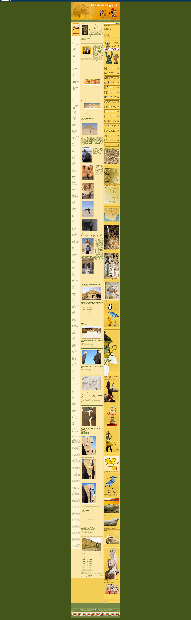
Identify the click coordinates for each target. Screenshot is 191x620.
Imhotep (73, 249)
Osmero (75, 485)
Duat (72, 187)
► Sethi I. (73, 83)
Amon (72, 142)
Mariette (73, 281)
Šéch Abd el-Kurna (74, 395)
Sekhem (73, 373)
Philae (72, 338)
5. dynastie (73, 123)
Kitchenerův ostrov (74, 268)
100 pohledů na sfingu (74, 116)
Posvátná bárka (74, 343)
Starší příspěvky (101, 575)
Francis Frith (73, 208)
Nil (72, 317)
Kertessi (73, 266)
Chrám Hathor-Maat (79, 21)
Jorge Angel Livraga (74, 254)
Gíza (82, 372)
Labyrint (73, 274)
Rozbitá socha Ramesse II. (75, 366)
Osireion (73, 327)
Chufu (72, 246)
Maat (72, 278)
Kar (72, 259)
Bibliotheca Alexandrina (75, 171)
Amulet (73, 145)
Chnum (79, 453)
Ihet (72, 247)
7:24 (85, 572)
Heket (72, 221)
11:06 (85, 399)
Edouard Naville (74, 195)
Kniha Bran (73, 269)
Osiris (79, 441)
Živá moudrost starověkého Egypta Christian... (76, 105)
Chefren (73, 235)
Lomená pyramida (76, 531)
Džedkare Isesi (74, 191)
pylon (72, 353)
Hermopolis (73, 495)
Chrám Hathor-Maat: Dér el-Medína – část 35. (91, 284)
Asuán (73, 156)
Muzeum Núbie (74, 304)
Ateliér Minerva (74, 158)
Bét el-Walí (73, 493)
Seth (79, 539)
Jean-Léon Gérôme (74, 253)
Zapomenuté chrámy (74, 544)
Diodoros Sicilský (74, 184)
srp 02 (75, 103)
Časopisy (73, 174)
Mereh (79, 534)
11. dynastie (73, 117)
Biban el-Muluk (74, 170)
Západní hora (75, 545)
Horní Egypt (73, 226)
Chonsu (73, 240)
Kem (72, 265)
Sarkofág (73, 370)
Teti (72, 399)
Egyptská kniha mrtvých (75, 196)
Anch (79, 447)
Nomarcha (73, 318)
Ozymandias (73, 330)
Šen (72, 396)
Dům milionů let (74, 188)
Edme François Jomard (75, 194)
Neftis (72, 313)
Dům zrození (73, 189)
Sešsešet (73, 379)
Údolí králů (73, 412)
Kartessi (73, 261)
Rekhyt (73, 365)
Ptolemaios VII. (74, 352)
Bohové (78, 435)
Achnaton (76, 479)
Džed (72, 190)
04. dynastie (73, 113)
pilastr (72, 339)
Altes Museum (73, 131)
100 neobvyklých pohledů (86, 370)
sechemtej (73, 372)
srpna (74, 102)
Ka (72, 256)
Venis (72, 421)
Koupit (90, 36)
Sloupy (79, 454)
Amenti (77, 514)
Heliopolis (73, 222)
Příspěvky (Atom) (88, 576)
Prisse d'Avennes (74, 345)
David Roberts (74, 176)
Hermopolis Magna (77, 495)
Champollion (73, 233)
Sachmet (76, 469)
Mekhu (73, 287)
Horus (73, 229)
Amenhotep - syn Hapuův (75, 136)
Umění (73, 414)
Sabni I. (79, 506)
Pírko (72, 340)
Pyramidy (73, 442)
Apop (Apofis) (73, 152)
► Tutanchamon (74, 88)
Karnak (73, 260)
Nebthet (73, 310)
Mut (72, 454)
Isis (72, 252)
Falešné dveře (74, 204)
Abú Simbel (73, 125)
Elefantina (93, 21)
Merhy (73, 298)
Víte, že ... (74, 43)
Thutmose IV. (73, 404)
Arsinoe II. (73, 155)
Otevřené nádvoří (78, 462)
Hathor (73, 215)
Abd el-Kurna (73, 124)
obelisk (74, 472)
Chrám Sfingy (76, 482)
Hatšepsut (73, 216)
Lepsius (73, 275)
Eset (72, 203)
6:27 (85, 531)
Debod (73, 177)
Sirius (72, 385)
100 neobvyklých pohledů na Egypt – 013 (90, 346)
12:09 (85, 115)
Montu (73, 300)
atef (72, 157)
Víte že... (73, 423)
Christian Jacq (84, 39)
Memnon (73, 467)
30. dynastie (73, 122)
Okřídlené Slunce (74, 325)
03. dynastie (73, 112)
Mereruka (74, 499)
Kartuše (73, 262)
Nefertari (73, 311)
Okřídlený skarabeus (74, 326)
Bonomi (79, 492)
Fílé (72, 207)
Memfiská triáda (78, 533)
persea (77, 545)
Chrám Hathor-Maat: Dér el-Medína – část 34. (91, 535)
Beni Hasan (73, 165)
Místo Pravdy (73, 299)
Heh (79, 494)
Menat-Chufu (73, 293)
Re (76, 449)
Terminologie (99, 21)
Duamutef (73, 474)
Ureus (73, 416)
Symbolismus (75, 487)
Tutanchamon (73, 411)
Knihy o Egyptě (111, 21)
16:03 (85, 38)
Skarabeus (73, 386)
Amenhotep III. (74, 138)
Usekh (73, 417)
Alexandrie (73, 129)
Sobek (73, 390)
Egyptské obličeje (85, 510)
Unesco (73, 415)
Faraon (73, 436)
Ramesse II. (73, 358)
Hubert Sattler (78, 527)
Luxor (97, 370)
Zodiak (73, 427)
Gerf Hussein (73, 210)
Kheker (73, 267)
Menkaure (73, 294)
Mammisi (73, 279)
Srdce (72, 392)
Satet (72, 371)
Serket (73, 378)
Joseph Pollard (74, 255)
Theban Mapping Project (108, 29)
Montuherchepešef (74, 301)
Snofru (73, 389)
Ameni (75, 514)
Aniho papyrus (74, 149)
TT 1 (77, 487)
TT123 (73, 408)
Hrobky (73, 230)
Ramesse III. (73, 359)
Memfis (73, 288)
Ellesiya (73, 202)
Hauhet (73, 217)
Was (72, 424)
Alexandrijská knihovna (75, 130)
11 (84, 309)
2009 (73, 109)
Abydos (73, 126)
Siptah (73, 384)
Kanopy (75, 466)
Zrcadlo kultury (74, 428)
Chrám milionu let (74, 243)
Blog (77, 518)
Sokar (72, 391)
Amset (73, 144)
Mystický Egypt (74, 307)
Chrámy (74, 55)
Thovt (72, 402)
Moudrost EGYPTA (85, 42)
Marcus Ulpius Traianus (75, 280)
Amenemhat (78, 513)
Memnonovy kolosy (74, 291)
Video (72, 422)
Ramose (74, 469)
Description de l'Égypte (75, 182)
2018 (73, 101)
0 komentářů (88, 38)
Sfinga (73, 382)
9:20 (85, 343)
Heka (72, 220)
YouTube (75, 455)
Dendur (76, 520)
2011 (73, 107)
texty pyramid (73, 546)
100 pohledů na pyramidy (76, 461)
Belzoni (73, 164)
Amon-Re (73, 143)
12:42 (85, 369)
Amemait (76, 513)
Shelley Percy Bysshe (74, 383)
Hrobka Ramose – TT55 (87, 21)
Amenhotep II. (73, 137)
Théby (77, 440)
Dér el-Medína (73, 181)
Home (73, 21)
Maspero (73, 282)
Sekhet (73, 507)
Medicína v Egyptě (78, 532)
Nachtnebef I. (73, 308)
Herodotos (73, 527)
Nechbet (73, 314)
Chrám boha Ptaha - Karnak (75, 241)
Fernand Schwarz (88, 573)
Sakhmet (76, 539)
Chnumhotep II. (74, 239)
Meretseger (76, 499)
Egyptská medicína (74, 197)
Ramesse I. (73, 357)
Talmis (73, 398)
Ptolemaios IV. (73, 350)
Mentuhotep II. (73, 295)
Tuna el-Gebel (73, 410)
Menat (73, 292)
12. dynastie (73, 118)
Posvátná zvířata (74, 344)
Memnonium (73, 534)
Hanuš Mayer (73, 213)
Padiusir (73, 331)
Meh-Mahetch (73, 285)
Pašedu (74, 76)
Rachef (73, 356)
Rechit (73, 364)
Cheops (73, 236)
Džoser (79, 482)
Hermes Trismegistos (74, 223)
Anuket (73, 151)
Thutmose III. (73, 403)
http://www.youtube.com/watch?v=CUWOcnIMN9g (87, 529)
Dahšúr (73, 175)
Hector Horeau (78, 525)
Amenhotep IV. (74, 139)
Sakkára (73, 369)
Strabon (79, 508)
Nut (73, 454)
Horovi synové (74, 227)
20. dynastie (76, 443)
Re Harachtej (73, 363)
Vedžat (72, 488)
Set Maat (79, 469)
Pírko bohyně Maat (75, 538)
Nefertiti (73, 312)
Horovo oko (73, 228)
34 (83, 567)
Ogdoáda (73, 324)
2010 (73, 108)
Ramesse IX (73, 360)
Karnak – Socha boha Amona (87, 403)
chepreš (75, 488)
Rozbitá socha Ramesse (76, 81)
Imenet (73, 248)
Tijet (72, 405)
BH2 (72, 168)
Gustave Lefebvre (74, 525)
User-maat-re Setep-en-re (75, 418)
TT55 (72, 409)
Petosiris (73, 337)
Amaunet (79, 479)
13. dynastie (73, 119)
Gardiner (73, 209)
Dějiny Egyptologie (74, 178)
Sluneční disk (76, 508)
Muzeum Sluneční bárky (75, 305)
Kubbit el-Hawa (105, 21)
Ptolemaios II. (73, 506)
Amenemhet (73, 135)
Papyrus (73, 332)
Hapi (72, 214)
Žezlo (72, 429)
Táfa (72, 397)
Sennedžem (73, 486)
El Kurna (73, 200)
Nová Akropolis (74, 319)
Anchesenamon (74, 148)
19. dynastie (84, 344)
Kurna (72, 273)
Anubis (73, 150)
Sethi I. (73, 443)
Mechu (73, 286)
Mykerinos (73, 306)
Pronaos (73, 346)
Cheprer (75, 519)
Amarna (73, 132)
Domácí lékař (108, 33)
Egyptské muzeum (77, 474)
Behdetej (73, 162)
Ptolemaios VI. (73, 351)
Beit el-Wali (73, 163)
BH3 (72, 169)
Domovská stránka (74, 39)
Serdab (73, 377)
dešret (73, 183)
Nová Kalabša (73, 320)
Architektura (73, 481)
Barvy (72, 161)
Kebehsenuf (75, 475)
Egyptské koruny (74, 449)
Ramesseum (74, 80)
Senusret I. (73, 376)
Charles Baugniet (74, 234)
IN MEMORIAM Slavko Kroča (87, 118)
